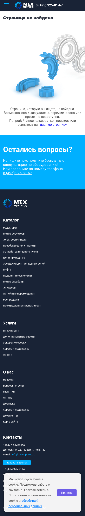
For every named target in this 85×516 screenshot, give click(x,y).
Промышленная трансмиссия (22, 305)
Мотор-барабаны (13, 281)
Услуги (9, 323)
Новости (8, 379)
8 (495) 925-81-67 (49, 5)
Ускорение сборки (14, 342)
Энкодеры (9, 287)
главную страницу (53, 125)
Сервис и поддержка (16, 348)
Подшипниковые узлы (17, 275)
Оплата (7, 397)
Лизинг (7, 354)
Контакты (12, 437)
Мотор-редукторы (14, 233)
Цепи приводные (14, 257)
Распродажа (11, 299)
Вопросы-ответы (13, 385)
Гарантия (9, 391)
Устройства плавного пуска (20, 251)
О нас (8, 372)
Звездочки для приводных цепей (24, 263)
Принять (66, 492)
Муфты (7, 269)
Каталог (11, 220)
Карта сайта (10, 421)
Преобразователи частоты (19, 245)
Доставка (9, 403)
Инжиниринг (11, 330)
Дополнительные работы (19, 336)
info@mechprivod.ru (23, 454)
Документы (10, 415)
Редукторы (10, 227)
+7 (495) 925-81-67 (14, 469)
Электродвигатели (15, 239)
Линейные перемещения (19, 293)
